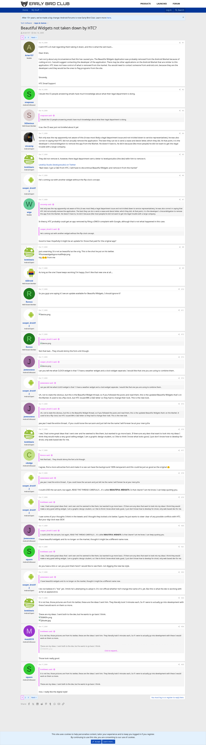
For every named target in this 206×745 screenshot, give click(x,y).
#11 (182, 310)
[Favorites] (163, 9)
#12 (182, 334)
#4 (183, 133)
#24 (182, 626)
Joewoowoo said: (46, 383)
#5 (183, 154)
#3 (183, 111)
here (109, 17)
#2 (183, 90)
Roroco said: (45, 455)
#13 (182, 357)
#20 (182, 526)
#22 (182, 572)
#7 (183, 200)
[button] (41, 10)
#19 (182, 497)
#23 (182, 598)
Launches (162, 3)
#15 (182, 404)
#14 (182, 378)
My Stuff (35, 10)
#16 (182, 429)
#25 (182, 664)
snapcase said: (46, 115)
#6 (183, 175)
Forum (176, 3)
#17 (182, 450)
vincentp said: (46, 204)
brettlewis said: (46, 502)
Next (33, 37)
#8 (183, 247)
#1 (183, 43)
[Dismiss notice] (183, 17)
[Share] (179, 42)
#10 (182, 289)
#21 (182, 547)
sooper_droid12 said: (48, 229)
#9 (183, 268)
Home (25, 10)
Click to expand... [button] (111, 651)
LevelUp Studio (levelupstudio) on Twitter (57, 164)
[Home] (161, 9)
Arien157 (26, 33)
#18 (182, 473)
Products (145, 3)
